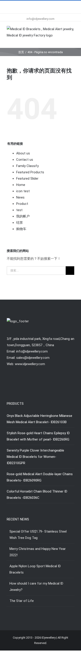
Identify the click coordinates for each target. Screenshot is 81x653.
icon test (23, 191)
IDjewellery (49, 637)
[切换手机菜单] (72, 40)
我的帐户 (23, 216)
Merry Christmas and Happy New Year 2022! (37, 552)
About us (23, 153)
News (20, 197)
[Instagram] (46, 381)
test (19, 210)
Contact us (24, 160)
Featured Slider (27, 178)
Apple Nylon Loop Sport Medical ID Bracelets (35, 569)
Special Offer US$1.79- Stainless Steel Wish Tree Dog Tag (38, 534)
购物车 (21, 229)
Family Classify (27, 166)
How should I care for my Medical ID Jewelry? (36, 586)
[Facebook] (34, 381)
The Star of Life (21, 601)
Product (22, 204)
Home (20, 185)
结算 (19, 223)
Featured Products (30, 172)
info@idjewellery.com (40, 18)
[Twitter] (40, 381)
